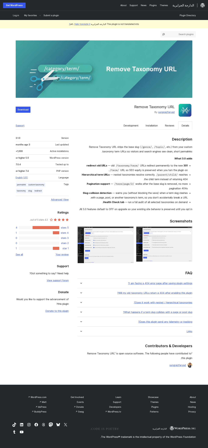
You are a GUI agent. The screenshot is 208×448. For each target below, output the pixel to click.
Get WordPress (14, 5)
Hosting (192, 407)
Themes (154, 402)
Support (20, 125)
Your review (62, 254)
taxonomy (21, 191)
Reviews (169, 125)
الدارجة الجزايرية (160, 428)
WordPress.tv (113, 411)
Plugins (155, 407)
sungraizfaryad (166, 112)
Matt (42, 402)
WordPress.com (37, 397)
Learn (118, 397)
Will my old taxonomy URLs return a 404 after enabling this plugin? (154, 292)
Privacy (192, 411)
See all (19, 254)
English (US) (22, 177)
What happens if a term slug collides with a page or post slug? (157, 312)
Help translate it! (79, 24)
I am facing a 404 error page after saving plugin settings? (160, 283)
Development (130, 125)
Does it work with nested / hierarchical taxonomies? (163, 302)
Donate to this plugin (57, 310)
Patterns (154, 411)
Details (185, 125)
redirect (38, 191)
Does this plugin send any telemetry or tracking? (165, 321)
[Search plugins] (163, 34)
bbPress (40, 407)
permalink (21, 185)
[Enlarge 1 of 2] (188, 230)
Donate (79, 407)
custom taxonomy (36, 185)
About (193, 397)
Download (23, 109)
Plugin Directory (188, 15)
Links (189, 331)
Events (80, 402)
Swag (80, 411)
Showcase (153, 397)
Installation (152, 125)
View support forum (58, 280)
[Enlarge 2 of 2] (129, 230)
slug (30, 191)
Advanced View (60, 199)
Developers (115, 407)
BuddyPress (39, 411)
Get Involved (77, 397)
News (193, 402)
